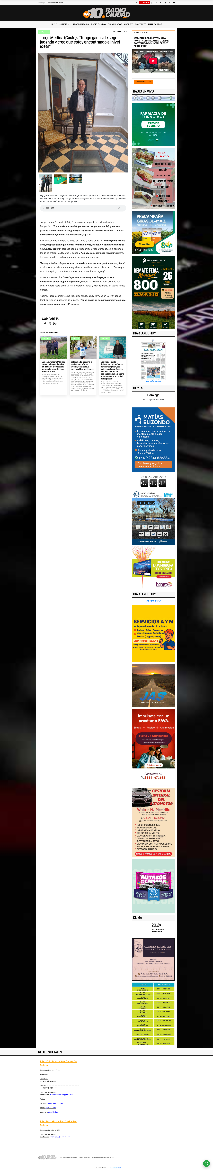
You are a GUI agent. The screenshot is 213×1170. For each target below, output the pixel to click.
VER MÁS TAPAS (153, 381)
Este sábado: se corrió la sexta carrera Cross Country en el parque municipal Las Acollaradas (82, 365)
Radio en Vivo (98, 24)
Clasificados (115, 24)
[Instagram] (165, 2)
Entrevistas (155, 24)
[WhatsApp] (152, 2)
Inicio (54, 24)
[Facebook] (161, 2)
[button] (137, 2)
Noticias (64, 24)
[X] (156, 2)
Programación (81, 24)
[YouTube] (174, 2)
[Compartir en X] (50, 324)
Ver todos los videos (143, 82)
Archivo (128, 24)
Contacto (140, 24)
